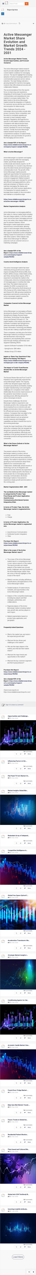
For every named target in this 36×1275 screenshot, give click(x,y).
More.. (29, 754)
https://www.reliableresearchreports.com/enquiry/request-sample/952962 (18, 255)
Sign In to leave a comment (14, 705)
